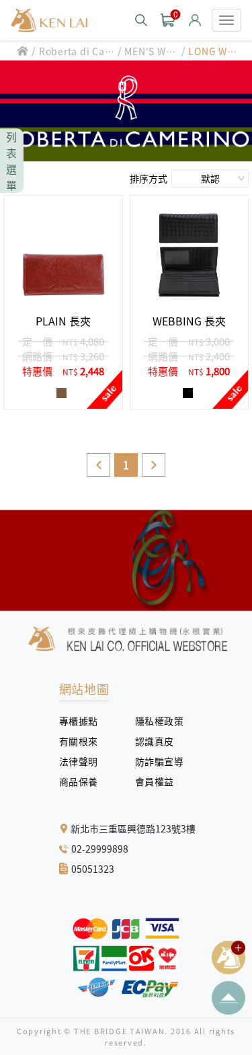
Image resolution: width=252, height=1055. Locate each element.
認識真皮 (159, 741)
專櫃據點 (78, 721)
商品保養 (83, 781)
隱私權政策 (154, 721)
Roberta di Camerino (76, 51)
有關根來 (83, 741)
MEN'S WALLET (148, 51)
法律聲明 (83, 761)
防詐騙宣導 (159, 761)
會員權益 (159, 781)
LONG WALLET (213, 51)
